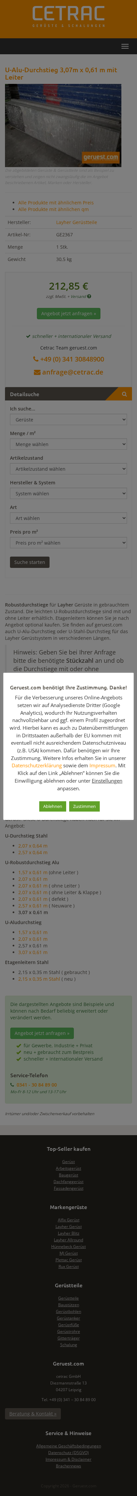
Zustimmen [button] (84, 806)
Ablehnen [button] (52, 806)
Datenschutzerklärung (37, 765)
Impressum (102, 765)
